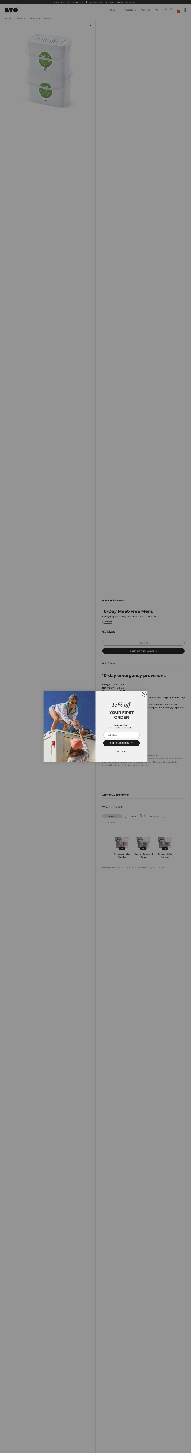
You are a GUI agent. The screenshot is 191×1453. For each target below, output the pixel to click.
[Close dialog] (144, 694)
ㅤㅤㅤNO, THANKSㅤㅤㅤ (121, 751)
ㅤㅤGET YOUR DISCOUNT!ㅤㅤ (121, 743)
